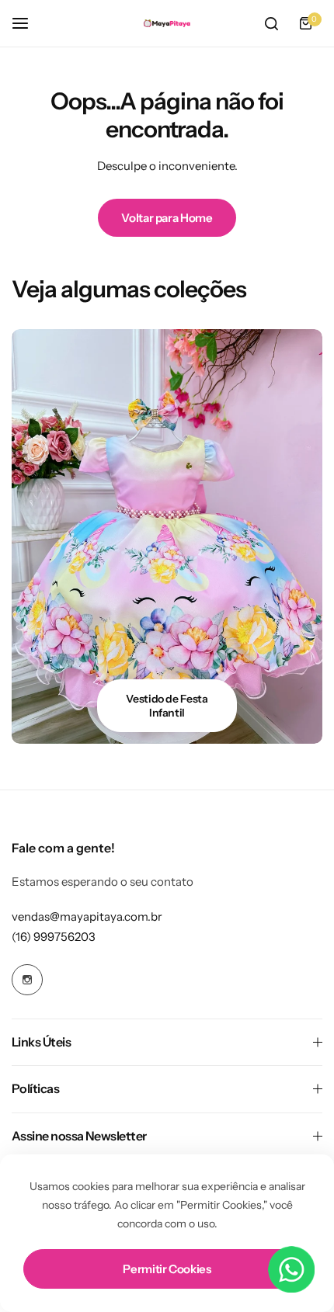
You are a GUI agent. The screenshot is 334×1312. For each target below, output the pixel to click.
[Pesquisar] (271, 23)
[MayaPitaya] (167, 23)
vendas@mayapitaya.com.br (87, 916)
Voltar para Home (166, 217)
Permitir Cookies (166, 1269)
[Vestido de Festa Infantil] (167, 536)
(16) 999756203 (54, 936)
